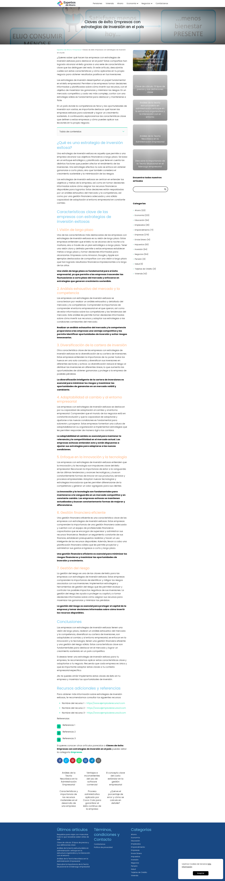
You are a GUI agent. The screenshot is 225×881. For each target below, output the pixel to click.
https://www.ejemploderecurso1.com (105, 703)
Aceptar (200, 873)
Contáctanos (162, 3)
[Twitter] (66, 760)
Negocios (146, 3)
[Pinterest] (72, 760)
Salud (137, 264)
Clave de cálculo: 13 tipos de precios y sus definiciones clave (73, 843)
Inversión (139, 249)
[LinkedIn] (85, 760)
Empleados (140, 225)
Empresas (139, 234)
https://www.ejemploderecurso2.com (106, 707)
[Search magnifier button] (165, 189)
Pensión (138, 259)
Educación (140, 220)
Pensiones (97, 3)
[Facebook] (60, 760)
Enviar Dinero (140, 239)
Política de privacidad (103, 847)
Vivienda (110, 3)
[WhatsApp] (79, 760)
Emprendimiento (142, 230)
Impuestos (139, 244)
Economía (131, 3)
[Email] (98, 760)
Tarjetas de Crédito (143, 269)
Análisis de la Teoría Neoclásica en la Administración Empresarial (72, 859)
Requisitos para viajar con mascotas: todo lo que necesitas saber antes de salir (73, 837)
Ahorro (120, 3)
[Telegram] (92, 760)
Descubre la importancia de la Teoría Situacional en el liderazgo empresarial (73, 865)
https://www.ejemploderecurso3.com (106, 712)
